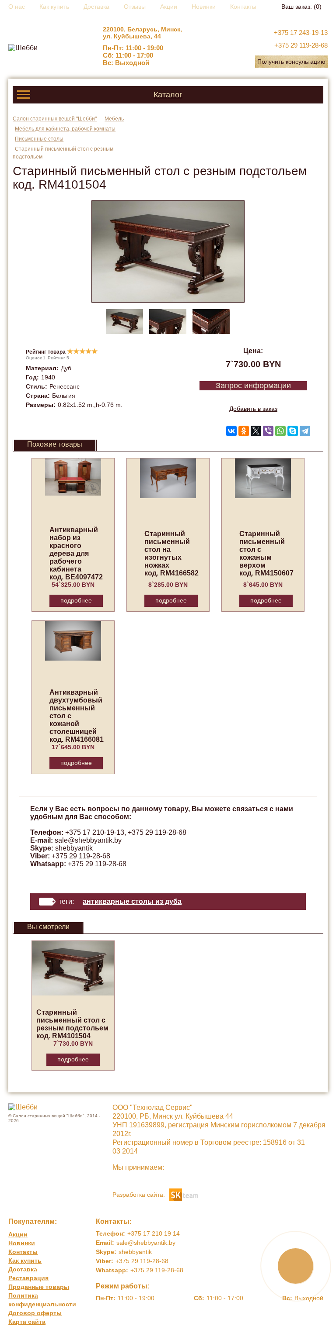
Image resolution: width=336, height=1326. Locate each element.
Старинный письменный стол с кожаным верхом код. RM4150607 (266, 553)
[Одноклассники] (243, 431)
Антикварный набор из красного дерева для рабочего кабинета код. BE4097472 (76, 553)
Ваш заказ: (301, 6)
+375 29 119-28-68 (301, 45)
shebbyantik (74, 848)
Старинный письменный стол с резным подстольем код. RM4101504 (72, 1024)
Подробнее (76, 600)
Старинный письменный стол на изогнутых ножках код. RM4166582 (171, 553)
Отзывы (135, 6)
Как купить (54, 6)
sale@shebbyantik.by (88, 840)
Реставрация (28, 1277)
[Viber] (268, 431)
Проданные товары (38, 1286)
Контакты (243, 6)
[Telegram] (305, 431)
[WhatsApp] (280, 431)
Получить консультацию (291, 61)
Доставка (96, 6)
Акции (168, 6)
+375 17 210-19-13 (94, 832)
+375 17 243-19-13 (301, 32)
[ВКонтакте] (231, 431)
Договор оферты (35, 1312)
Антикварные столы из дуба (132, 901)
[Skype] (292, 431)
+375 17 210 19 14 (153, 1233)
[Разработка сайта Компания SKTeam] (183, 1194)
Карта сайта (27, 1321)
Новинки (204, 6)
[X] (256, 431)
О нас (16, 6)
